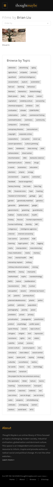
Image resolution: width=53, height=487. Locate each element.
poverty (24, 310)
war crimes (12, 395)
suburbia (11, 362)
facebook (11, 182)
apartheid (12, 77)
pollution (21, 305)
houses (20, 220)
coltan (23, 115)
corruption (26, 139)
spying (31, 357)
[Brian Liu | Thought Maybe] (26, 5)
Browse (33, 479)
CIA (37, 106)
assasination (13, 82)
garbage (32, 196)
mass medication (14, 253)
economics (22, 167)
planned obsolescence (16, 300)
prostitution (38, 319)
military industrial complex (18, 267)
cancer (39, 96)
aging (34, 68)
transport (37, 386)
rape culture (35, 329)
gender (11, 201)
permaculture (28, 296)
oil (9, 296)
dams (10, 148)
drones (28, 163)
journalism (24, 239)
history (11, 220)
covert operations (15, 144)
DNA (24, 158)
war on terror (38, 395)
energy (30, 172)
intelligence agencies (29, 229)
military (29, 262)
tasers (21, 367)
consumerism (32, 129)
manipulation (21, 248)
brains (30, 96)
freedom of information (17, 196)
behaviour (31, 87)
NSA (23, 286)
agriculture (12, 72)
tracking (11, 386)
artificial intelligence (27, 77)
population (32, 305)
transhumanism (24, 386)
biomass (11, 91)
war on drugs (25, 395)
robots (36, 338)
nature (18, 281)
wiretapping (23, 405)
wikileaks (11, 405)
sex (39, 348)
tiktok (24, 381)
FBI (9, 191)
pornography (13, 310)
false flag (37, 186)
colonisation (13, 115)
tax (29, 367)
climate (23, 110)
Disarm (6, 45)
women (34, 405)
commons (28, 120)
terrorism (22, 371)
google (34, 205)
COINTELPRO (34, 110)
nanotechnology (36, 277)
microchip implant (15, 262)
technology (38, 367)
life (32, 243)
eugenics (25, 177)
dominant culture (15, 163)
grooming (25, 210)
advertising (23, 68)
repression (39, 333)
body (23, 96)
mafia (10, 248)
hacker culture (22, 215)
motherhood (13, 277)
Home (12, 479)
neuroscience (13, 286)
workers (11, 410)
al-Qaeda (23, 72)
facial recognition (25, 182)
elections (11, 172)
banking (21, 87)
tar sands (12, 367)
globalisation (24, 205)
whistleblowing (32, 400)
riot (29, 338)
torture (32, 381)
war (40, 391)
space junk (21, 357)
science (30, 343)
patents (17, 296)
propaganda (26, 319)
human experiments (34, 220)
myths (23, 277)
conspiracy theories (15, 129)
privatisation (13, 319)
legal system (23, 243)
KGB (33, 239)
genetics (39, 201)
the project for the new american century (23, 376)
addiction (12, 68)
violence (32, 391)
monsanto (31, 272)
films (39, 435)
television (12, 371)
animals (34, 72)
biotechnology (35, 91)
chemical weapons (15, 106)
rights (22, 338)
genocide (11, 205)
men (10, 258)
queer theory (13, 329)
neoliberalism (30, 281)
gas (40, 196)
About (22, 479)
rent (29, 333)
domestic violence (37, 158)
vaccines (22, 391)
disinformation (14, 158)
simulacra (12, 353)
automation (35, 82)
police (40, 300)
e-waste (11, 167)
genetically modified (25, 201)
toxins (41, 381)
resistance (12, 338)
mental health (20, 258)
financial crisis (20, 191)
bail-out (11, 87)
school (20, 343)
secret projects (28, 348)
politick (11, 305)
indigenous (12, 229)
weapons (19, 400)
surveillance (23, 362)
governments (13, 210)
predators (12, 315)
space (10, 357)
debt (42, 148)
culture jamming (31, 144)
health (34, 215)
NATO (10, 281)
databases (20, 148)
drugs (36, 163)
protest (11, 324)
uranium (11, 391)
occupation (12, 291)
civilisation (12, 110)
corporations (13, 139)
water (10, 400)
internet (11, 234)
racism (24, 329)
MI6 (31, 258)
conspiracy (24, 125)
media (27, 253)
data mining (32, 148)
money (21, 272)
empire (21, 172)
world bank (22, 410)
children (29, 106)
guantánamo (37, 210)
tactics (34, 362)
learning (11, 243)
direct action (27, 153)
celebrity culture (26, 101)
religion (21, 333)
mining (35, 267)
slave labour (24, 353)
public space (34, 324)
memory (37, 253)
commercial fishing (37, 115)
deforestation (13, 153)
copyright (11, 134)
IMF (36, 224)
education (34, 167)
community (40, 120)
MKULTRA (11, 272)
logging (40, 243)
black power (12, 96)
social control (37, 353)
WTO (31, 410)
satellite (11, 343)
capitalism (12, 101)
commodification (14, 120)
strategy (40, 357)
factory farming (14, 186)
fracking (39, 191)
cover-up (36, 139)
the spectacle (13, 381)
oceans (23, 291)
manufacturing (36, 248)
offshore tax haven (37, 291)
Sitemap (45, 479)
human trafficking (15, 224)
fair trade (27, 186)
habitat (11, 215)
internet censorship (25, 234)
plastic (31, 300)
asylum (24, 82)
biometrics (22, 91)
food (31, 191)
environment (13, 177)
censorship (40, 101)
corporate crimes (25, 134)
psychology (22, 324)
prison (21, 315)
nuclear (32, 286)
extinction (36, 177)
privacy (30, 315)
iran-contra (12, 239)
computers (12, 125)
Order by (8, 23)
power (33, 310)
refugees (11, 333)
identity (29, 224)
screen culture (13, 348)
